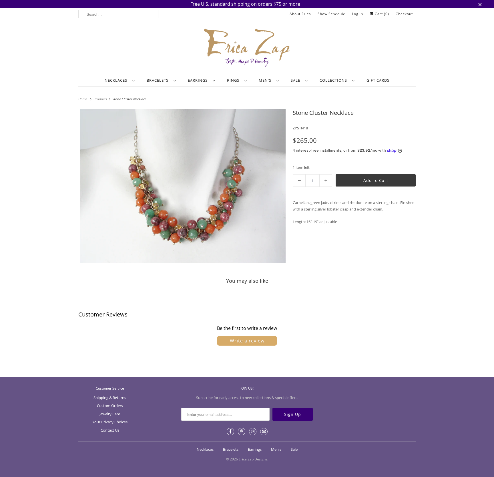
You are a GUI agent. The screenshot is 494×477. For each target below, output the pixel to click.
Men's (266, 80)
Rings (234, 80)
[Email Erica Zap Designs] (264, 431)
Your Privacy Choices (110, 421)
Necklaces (117, 80)
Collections (334, 80)
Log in (357, 13)
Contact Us (110, 430)
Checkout (404, 13)
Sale (296, 80)
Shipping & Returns (109, 397)
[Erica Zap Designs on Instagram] (252, 431)
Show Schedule (331, 13)
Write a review (247, 341)
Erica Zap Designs (253, 459)
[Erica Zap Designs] (247, 48)
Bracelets (159, 80)
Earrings (199, 80)
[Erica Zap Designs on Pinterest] (241, 431)
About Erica (300, 13)
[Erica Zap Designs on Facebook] (230, 431)
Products (100, 99)
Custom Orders (110, 405)
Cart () (381, 13)
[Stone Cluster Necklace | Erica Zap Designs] (183, 186)
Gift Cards (377, 80)
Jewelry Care (109, 413)
